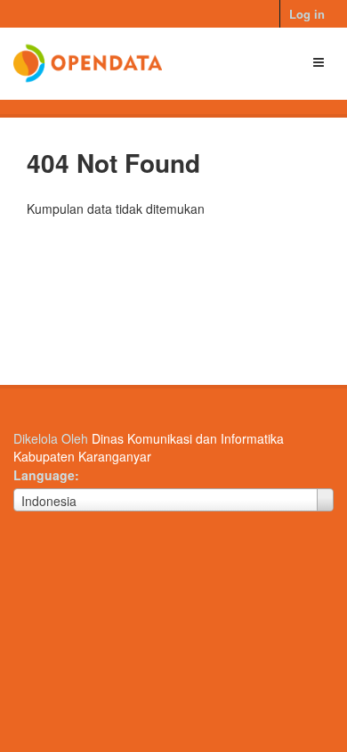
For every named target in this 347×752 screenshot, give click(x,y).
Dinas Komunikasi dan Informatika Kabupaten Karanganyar (148, 447)
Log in (307, 13)
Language (44, 475)
